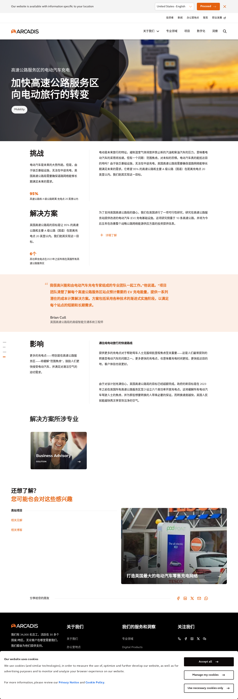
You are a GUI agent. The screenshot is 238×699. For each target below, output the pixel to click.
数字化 (201, 31)
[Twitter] (192, 598)
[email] (199, 598)
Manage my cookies (205, 675)
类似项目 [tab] (16, 510)
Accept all (205, 661)
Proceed (205, 6)
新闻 (180, 18)
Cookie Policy (95, 682)
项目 (187, 31)
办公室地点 (193, 18)
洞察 (215, 31)
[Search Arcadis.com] (225, 31)
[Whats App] (206, 598)
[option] (119, 303)
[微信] (204, 638)
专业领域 (171, 31)
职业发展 (217, 18)
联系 (205, 18)
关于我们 (148, 31)
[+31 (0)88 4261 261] (179, 638)
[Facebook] (178, 598)
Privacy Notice (69, 682)
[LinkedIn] (185, 598)
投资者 (170, 18)
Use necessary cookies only (205, 688)
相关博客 (16, 530)
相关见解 (16, 520)
